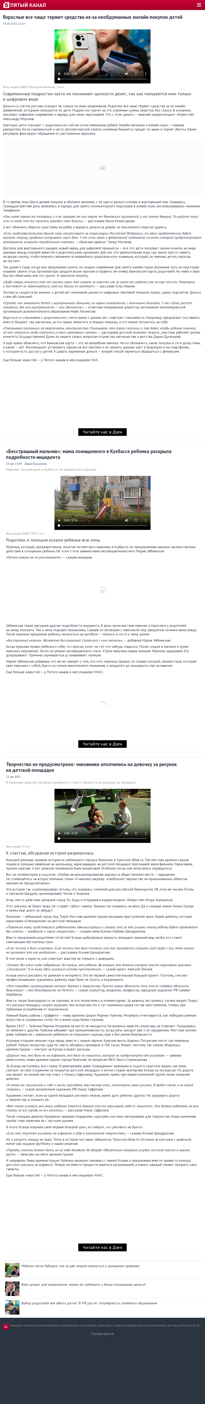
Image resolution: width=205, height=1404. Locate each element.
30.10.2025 (10, 23)
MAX (94, 360)
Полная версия (102, 1334)
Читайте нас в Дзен (102, 432)
